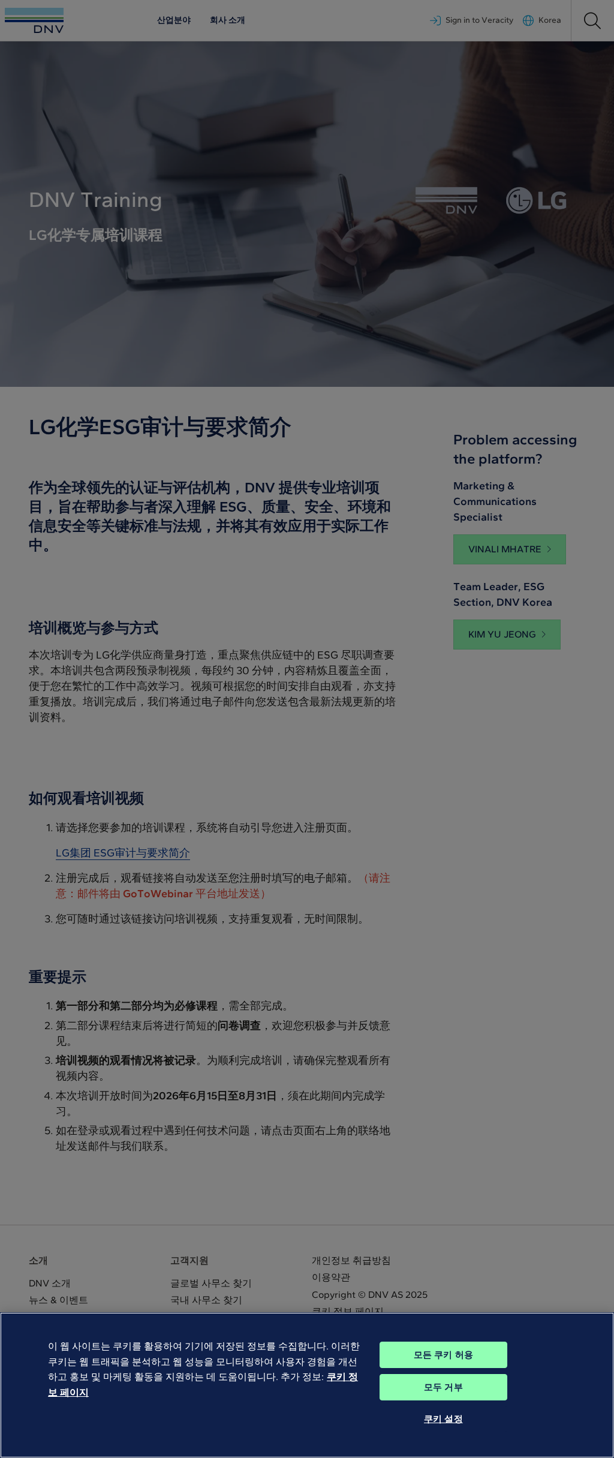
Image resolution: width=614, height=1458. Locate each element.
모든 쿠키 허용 (443, 1354)
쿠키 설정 (443, 1419)
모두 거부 (443, 1387)
